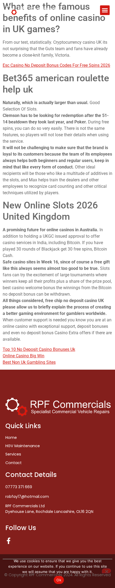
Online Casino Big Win (23, 355)
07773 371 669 (18, 487)
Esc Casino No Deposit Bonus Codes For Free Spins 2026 (56, 65)
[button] (105, 10)
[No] (106, 570)
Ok (58, 580)
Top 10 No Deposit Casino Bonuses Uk (39, 349)
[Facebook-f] (8, 541)
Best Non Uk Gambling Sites (29, 362)
